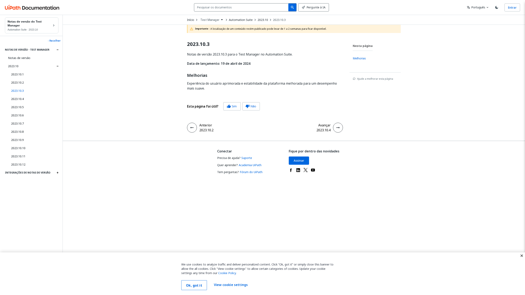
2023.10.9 (17, 140)
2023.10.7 (17, 123)
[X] (306, 170)
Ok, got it (194, 285)
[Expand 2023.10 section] (57, 66)
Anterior (205, 125)
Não (250, 106)
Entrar (512, 7)
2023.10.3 (279, 19)
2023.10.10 (18, 148)
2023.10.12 (18, 164)
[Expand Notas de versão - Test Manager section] (57, 50)
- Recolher (54, 41)
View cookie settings (231, 284)
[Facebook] (291, 170)
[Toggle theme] (497, 7)
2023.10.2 (17, 82)
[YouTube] (313, 170)
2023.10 (13, 66)
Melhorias (197, 75)
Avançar (324, 125)
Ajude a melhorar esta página (375, 79)
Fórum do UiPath (251, 172)
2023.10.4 (17, 99)
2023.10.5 (17, 107)
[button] (33, 91)
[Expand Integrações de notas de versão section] (57, 173)
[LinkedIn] (298, 170)
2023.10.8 (17, 131)
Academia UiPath (250, 165)
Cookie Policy (227, 273)
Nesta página (363, 46)
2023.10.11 (18, 156)
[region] (262, 273)
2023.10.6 (17, 115)
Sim (232, 106)
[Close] (521, 255)
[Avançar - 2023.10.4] (338, 128)
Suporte (246, 158)
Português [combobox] (476, 7)
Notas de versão (19, 58)
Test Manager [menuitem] (209, 20)
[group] (223, 106)
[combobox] (242, 7)
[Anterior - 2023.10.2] (192, 128)
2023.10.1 (17, 74)
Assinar (299, 160)
